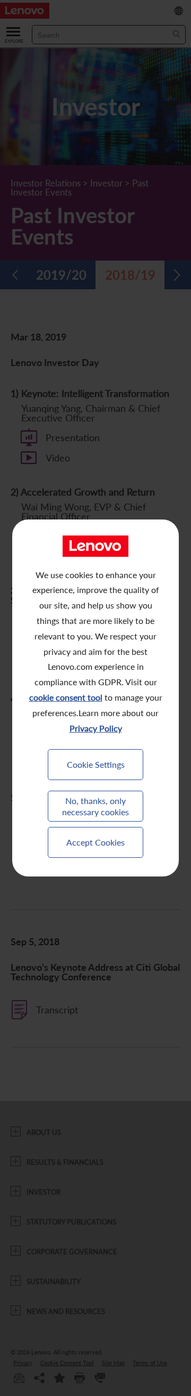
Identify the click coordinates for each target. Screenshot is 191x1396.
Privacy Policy (96, 728)
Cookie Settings (96, 764)
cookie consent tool (65, 697)
